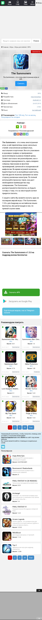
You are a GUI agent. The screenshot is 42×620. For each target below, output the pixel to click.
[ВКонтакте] (15, 134)
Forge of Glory (31, 413)
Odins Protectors (31, 364)
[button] (19, 241)
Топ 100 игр (19, 115)
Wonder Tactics (31, 389)
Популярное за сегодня (10, 117)
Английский (36, 110)
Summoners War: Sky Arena (11, 339)
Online (2, 88)
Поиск (36, 41)
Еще (31, 427)
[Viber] (21, 134)
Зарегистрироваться (9, 437)
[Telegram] (27, 134)
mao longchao (36, 97)
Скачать (21, 83)
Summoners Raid (10, 364)
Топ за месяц (30, 115)
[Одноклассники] (18, 134)
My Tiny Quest (10, 413)
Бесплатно (36, 52)
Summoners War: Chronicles (31, 339)
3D (6, 88)
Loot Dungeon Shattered (11, 389)
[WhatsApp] (24, 134)
